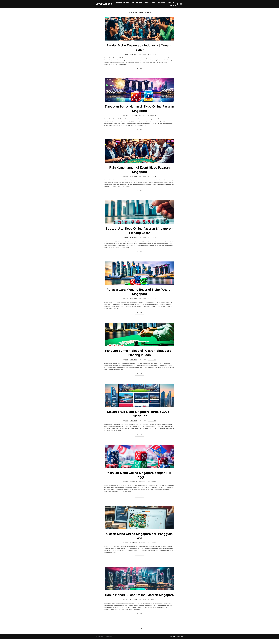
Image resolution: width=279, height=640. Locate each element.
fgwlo (126, 54)
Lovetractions (104, 4)
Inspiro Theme (173, 636)
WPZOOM (180, 636)
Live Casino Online (137, 2)
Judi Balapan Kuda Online (122, 2)
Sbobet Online (161, 2)
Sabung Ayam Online (149, 2)
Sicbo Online (171, 2)
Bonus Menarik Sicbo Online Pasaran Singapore (139, 595)
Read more (140, 68)
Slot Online (173, 5)
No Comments (152, 54)
